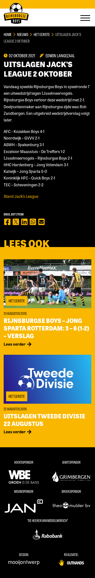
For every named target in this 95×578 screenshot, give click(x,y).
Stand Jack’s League (21, 196)
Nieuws (22, 34)
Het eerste (42, 34)
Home (8, 34)
